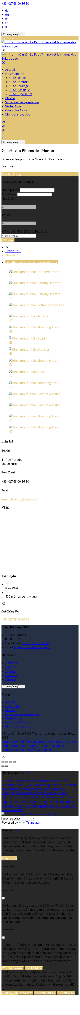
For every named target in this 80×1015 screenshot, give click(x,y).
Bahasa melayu (31, 789)
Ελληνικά (8, 785)
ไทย (75, 797)
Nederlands (54, 797)
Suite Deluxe (17, 78)
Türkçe (67, 797)
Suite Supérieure (20, 94)
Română (19, 806)
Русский (7, 806)
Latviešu (70, 785)
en (7, 15)
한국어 (32, 802)
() (25, 231)
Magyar (38, 793)
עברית (19, 797)
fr (6, 23)
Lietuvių (57, 785)
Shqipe (54, 806)
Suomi (36, 785)
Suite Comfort (18, 82)
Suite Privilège (19, 86)
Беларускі (8, 793)
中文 (20, 810)
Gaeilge (46, 785)
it (6, 27)
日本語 (22, 802)
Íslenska (29, 797)
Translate (33, 822)
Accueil (10, 70)
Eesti (18, 785)
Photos (10, 98)
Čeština (21, 793)
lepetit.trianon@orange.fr (19, 499)
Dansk (64, 781)
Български (57, 789)
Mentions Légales (17, 114)
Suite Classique (19, 90)
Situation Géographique (22, 102)
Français (11, 675)
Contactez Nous (16, 110)
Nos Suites (13, 74)
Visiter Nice (13, 106)
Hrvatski (50, 793)
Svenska (31, 806)
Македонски (10, 789)
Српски (43, 806)
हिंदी (29, 793)
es (6, 19)
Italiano (10, 679)
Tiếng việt (69, 802)
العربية (27, 785)
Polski (57, 802)
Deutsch (11, 663)
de (7, 11)
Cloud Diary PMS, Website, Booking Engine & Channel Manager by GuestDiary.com (38, 744)
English (10, 667)
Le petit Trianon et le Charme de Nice (31, 262)
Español (10, 671)
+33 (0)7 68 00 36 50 (15, 3)
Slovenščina (68, 806)
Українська (9, 802)
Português (45, 802)
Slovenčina (9, 810)
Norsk (40, 797)
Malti (45, 789)
